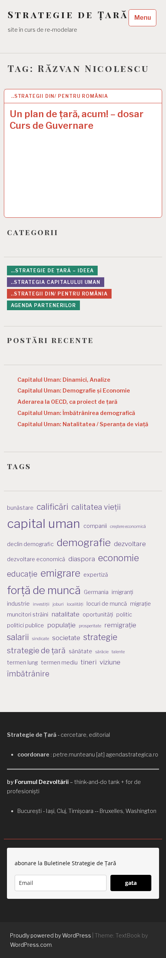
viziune (110, 662)
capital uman (43, 523)
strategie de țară (36, 650)
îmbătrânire (28, 673)
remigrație (120, 625)
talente (118, 651)
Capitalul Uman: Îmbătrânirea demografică (76, 413)
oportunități (98, 614)
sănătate (80, 651)
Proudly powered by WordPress (50, 935)
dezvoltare (130, 544)
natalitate (65, 614)
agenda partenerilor (43, 305)
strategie (100, 637)
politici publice (25, 625)
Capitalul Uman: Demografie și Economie (73, 390)
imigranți (122, 592)
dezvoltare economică (36, 559)
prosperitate (90, 625)
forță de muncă (44, 590)
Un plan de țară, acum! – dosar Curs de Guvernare (77, 119)
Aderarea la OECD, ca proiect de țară (67, 401)
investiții (41, 604)
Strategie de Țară (68, 14)
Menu (142, 17)
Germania (96, 592)
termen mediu (59, 662)
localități (75, 604)
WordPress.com (31, 944)
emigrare (60, 573)
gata (131, 882)
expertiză (95, 574)
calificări (52, 507)
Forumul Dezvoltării (42, 782)
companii (95, 526)
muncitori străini (27, 614)
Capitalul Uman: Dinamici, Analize (63, 379)
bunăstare (20, 507)
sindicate (40, 638)
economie (118, 558)
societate (66, 638)
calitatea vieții (96, 507)
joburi (58, 604)
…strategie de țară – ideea (52, 270)
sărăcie (101, 651)
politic (124, 614)
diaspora (81, 559)
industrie (18, 603)
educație (22, 574)
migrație (140, 603)
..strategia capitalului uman (55, 282)
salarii (18, 637)
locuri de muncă (106, 603)
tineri (89, 662)
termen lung (22, 662)
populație (61, 625)
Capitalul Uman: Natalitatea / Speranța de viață (82, 424)
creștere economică (128, 526)
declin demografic (30, 544)
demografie (84, 542)
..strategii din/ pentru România (59, 96)
